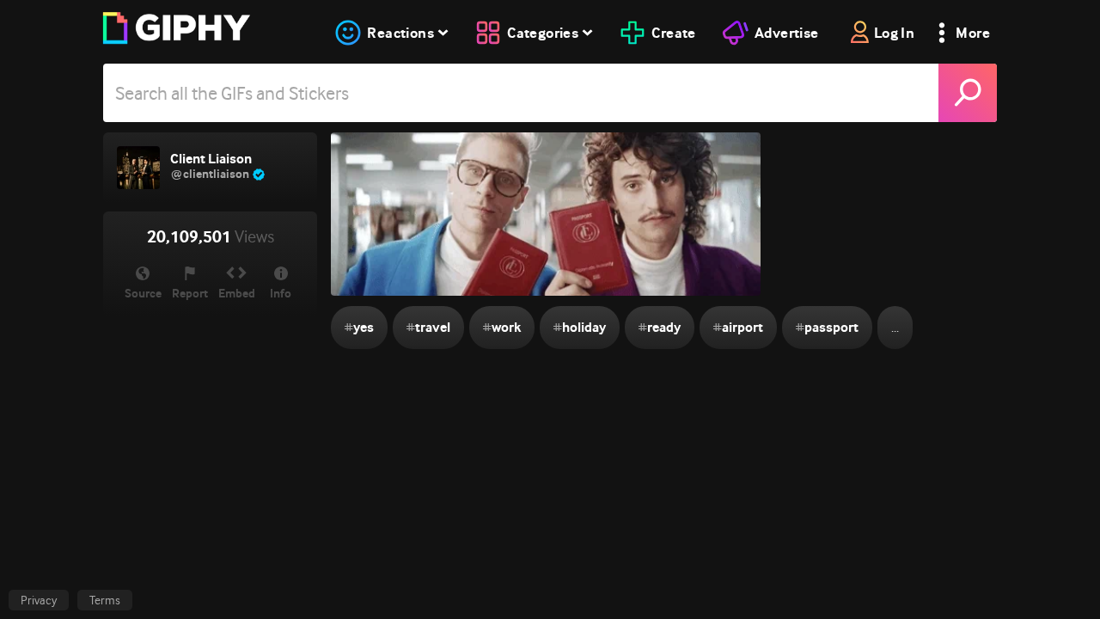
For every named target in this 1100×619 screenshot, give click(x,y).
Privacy (39, 600)
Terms (104, 600)
